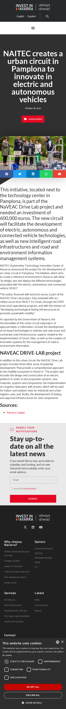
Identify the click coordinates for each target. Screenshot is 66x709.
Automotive (35, 119)
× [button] (62, 642)
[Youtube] (41, 527)
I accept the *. (25, 488)
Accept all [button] (33, 687)
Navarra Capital (16, 412)
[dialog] (33, 673)
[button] (47, 16)
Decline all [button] (33, 695)
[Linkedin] (33, 527)
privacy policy (30, 488)
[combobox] (57, 642)
